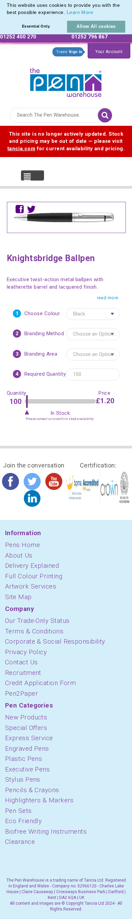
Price (104, 393)
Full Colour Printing (33, 576)
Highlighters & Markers (39, 800)
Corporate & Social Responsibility (55, 641)
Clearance (20, 842)
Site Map (18, 597)
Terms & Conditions (34, 631)
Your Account (109, 51)
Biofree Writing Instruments (46, 831)
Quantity (16, 393)
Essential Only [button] (36, 26)
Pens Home (22, 545)
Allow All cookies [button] (96, 26)
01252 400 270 (18, 37)
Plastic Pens (23, 759)
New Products (26, 717)
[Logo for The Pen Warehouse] (66, 81)
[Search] (105, 115)
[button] (96, 13)
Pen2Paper (21, 693)
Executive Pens (27, 769)
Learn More (80, 12)
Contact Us (21, 662)
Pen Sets (18, 811)
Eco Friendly (23, 821)
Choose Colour (42, 313)
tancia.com (21, 149)
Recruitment (23, 673)
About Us (18, 555)
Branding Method (44, 333)
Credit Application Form (40, 683)
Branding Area (41, 354)
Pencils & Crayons (32, 790)
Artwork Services (30, 586)
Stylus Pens (22, 779)
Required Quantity (45, 374)
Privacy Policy (26, 652)
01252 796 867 (89, 37)
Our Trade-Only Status (37, 621)
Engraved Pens (27, 748)
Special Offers (26, 728)
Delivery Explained (32, 565)
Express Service (29, 738)
